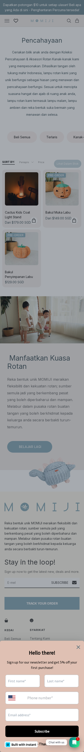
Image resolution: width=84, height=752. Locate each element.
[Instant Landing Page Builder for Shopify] (21, 744)
